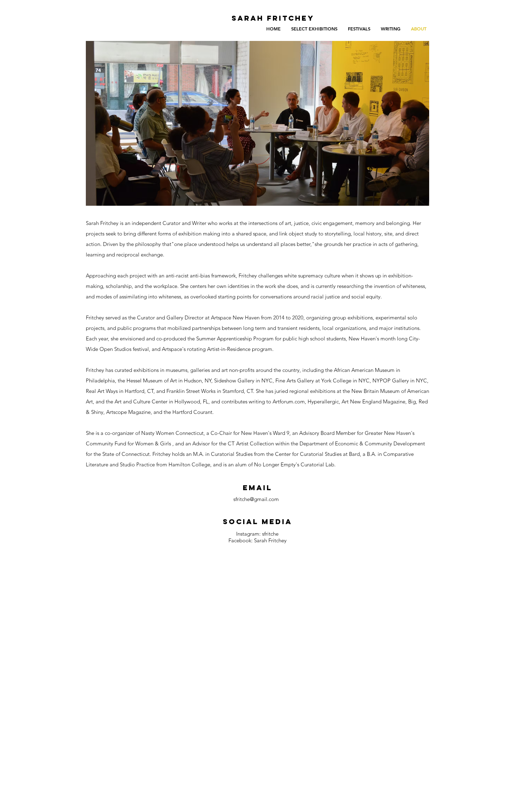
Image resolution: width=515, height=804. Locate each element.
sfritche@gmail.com (256, 499)
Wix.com (188, 677)
